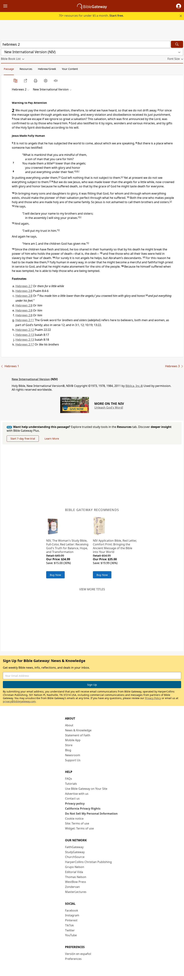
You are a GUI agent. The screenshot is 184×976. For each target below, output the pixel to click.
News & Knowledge (78, 730)
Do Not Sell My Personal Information (91, 814)
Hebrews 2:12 (24, 330)
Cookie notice (74, 819)
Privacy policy (75, 803)
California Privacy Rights (82, 808)
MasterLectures (75, 892)
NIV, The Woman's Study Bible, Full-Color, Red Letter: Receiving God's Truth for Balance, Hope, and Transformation (67, 546)
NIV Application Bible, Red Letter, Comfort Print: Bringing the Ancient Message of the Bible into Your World (115, 546)
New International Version (31, 379)
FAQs (68, 779)
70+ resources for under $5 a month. (91, 16)
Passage (9, 69)
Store (68, 745)
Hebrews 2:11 (24, 320)
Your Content (70, 69)
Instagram (72, 915)
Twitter (70, 930)
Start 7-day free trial (22, 438)
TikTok (69, 925)
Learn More (52, 438)
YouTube (71, 935)
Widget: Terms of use (79, 828)
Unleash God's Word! (108, 407)
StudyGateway (75, 852)
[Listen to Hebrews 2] (56, 80)
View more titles (92, 589)
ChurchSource (74, 857)
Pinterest (71, 920)
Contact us (72, 798)
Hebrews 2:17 (24, 344)
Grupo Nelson (74, 867)
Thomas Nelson (75, 877)
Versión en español (78, 954)
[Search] (177, 44)
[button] (178, 6)
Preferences (73, 959)
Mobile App (72, 740)
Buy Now (55, 575)
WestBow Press (75, 882)
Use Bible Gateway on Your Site (86, 789)
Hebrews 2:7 (23, 286)
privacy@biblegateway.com (19, 701)
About (69, 725)
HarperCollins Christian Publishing (88, 862)
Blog (68, 750)
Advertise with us (76, 794)
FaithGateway (74, 847)
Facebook (71, 910)
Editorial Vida (74, 872)
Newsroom (72, 755)
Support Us (72, 760)
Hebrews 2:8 (23, 291)
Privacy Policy (153, 698)
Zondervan (72, 887)
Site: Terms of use (77, 823)
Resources (26, 69)
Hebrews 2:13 (24, 335)
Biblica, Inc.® (134, 386)
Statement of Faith (77, 735)
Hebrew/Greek (47, 69)
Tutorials (71, 784)
